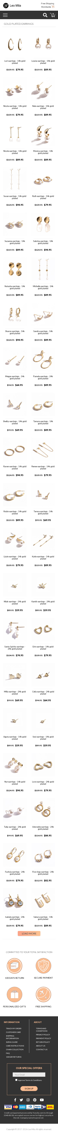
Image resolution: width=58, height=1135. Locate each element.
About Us (40, 1046)
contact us (41, 1049)
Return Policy (43, 1042)
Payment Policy (43, 1038)
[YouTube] (42, 1100)
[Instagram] (28, 1100)
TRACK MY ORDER (13, 1028)
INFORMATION (11, 1022)
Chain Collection (15, 1049)
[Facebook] (15, 1100)
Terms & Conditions (33, 1080)
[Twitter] (21, 1100)
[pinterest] (34, 1100)
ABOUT (38, 1022)
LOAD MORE (29, 933)
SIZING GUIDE (12, 1042)
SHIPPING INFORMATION (12, 1037)
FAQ (8, 1053)
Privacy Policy (43, 1034)
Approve (30, 1080)
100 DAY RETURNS (13, 1057)
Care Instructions (15, 1046)
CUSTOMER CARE (13, 1032)
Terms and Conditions (41, 1029)
